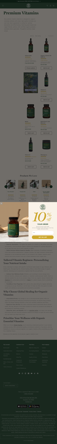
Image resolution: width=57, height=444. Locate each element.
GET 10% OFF (43, 237)
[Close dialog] (1, 203)
